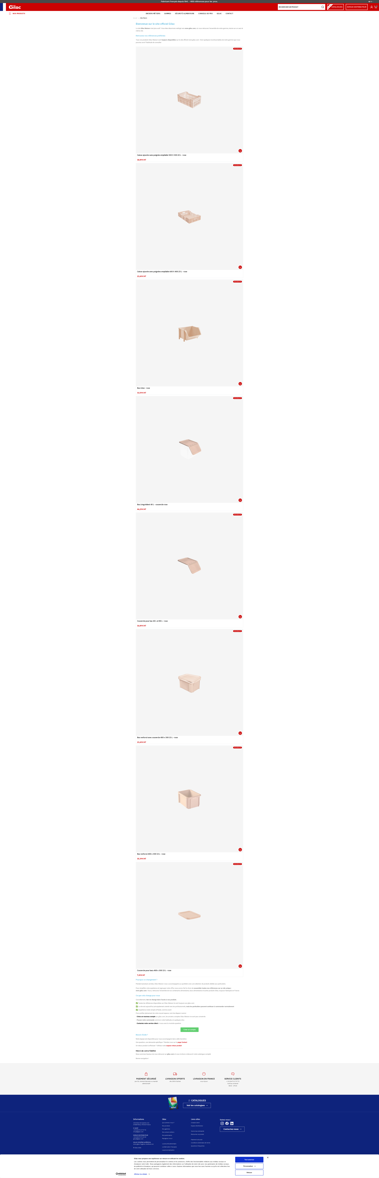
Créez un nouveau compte (146, 1016)
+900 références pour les (201, 1)
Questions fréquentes (198, 1146)
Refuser (249, 1172)
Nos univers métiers (168, 1132)
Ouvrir (240, 150)
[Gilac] (15, 7)
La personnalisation (168, 1150)
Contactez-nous (231, 1129)
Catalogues (334, 6)
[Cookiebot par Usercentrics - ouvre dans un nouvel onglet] (121, 1174)
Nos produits (19, 13)
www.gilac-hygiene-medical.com (143, 1144)
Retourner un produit (197, 1134)
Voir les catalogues (196, 1105)
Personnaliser (248, 1166)
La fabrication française (169, 1147)
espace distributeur (356, 7)
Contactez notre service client (147, 1023)
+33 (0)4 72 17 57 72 (139, 1130)
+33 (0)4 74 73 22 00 (139, 1137)
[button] (190, 1029)
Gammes (167, 13)
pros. (215, 1)
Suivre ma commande (197, 1131)
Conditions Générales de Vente (200, 1143)
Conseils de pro (205, 13)
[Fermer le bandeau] (267, 1157)
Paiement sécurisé (196, 1139)
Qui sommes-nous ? (168, 1123)
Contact (229, 13)
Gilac (219, 13)
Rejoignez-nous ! (167, 1138)
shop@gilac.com (138, 1132)
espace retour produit (174, 1046)
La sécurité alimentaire (169, 1144)
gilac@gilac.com (138, 1139)
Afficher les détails (140, 1174)
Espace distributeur (197, 1126)
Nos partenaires (167, 1135)
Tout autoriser (249, 1159)
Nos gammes (166, 1129)
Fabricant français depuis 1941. (175, 1)
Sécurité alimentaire (184, 13)
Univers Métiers (153, 13)
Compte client (195, 1123)
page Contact (182, 1042)
